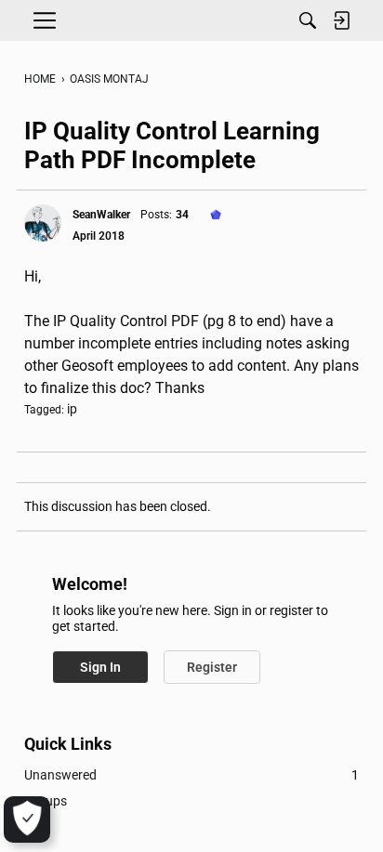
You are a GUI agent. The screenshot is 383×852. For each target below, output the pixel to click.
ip (72, 408)
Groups (45, 800)
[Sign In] (341, 20)
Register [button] (212, 667)
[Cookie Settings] (27, 819)
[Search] (307, 20)
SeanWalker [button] (101, 214)
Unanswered (191, 774)
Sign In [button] (100, 667)
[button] (42, 223)
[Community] (191, 20)
